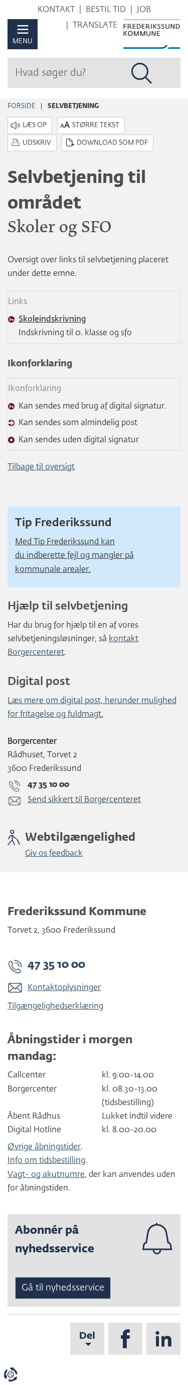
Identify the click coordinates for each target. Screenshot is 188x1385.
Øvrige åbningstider (44, 1147)
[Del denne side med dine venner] (87, 1339)
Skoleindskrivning (52, 320)
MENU (23, 41)
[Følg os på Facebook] (125, 1339)
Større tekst (95, 125)
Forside (22, 106)
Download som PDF (112, 143)
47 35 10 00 (56, 964)
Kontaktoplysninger (64, 988)
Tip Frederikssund (64, 523)
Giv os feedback (54, 854)
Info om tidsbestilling (46, 1161)
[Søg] (142, 73)
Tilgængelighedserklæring (55, 1007)
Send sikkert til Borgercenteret (84, 800)
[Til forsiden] (151, 34)
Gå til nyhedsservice (63, 1288)
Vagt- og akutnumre (46, 1175)
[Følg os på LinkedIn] (163, 1339)
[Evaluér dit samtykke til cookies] (10, 1374)
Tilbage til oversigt (41, 467)
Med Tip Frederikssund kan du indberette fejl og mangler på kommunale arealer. (74, 555)
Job (144, 10)
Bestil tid (106, 10)
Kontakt (56, 10)
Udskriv (37, 143)
